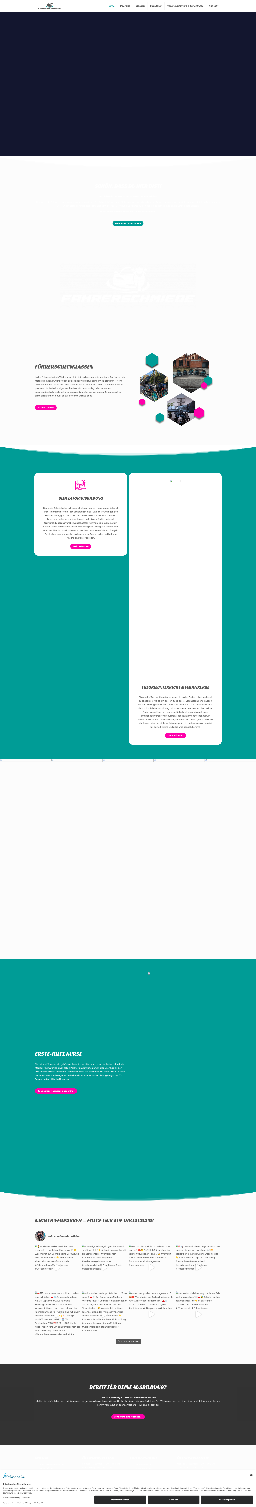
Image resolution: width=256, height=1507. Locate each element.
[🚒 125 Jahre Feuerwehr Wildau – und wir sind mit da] (58, 1314)
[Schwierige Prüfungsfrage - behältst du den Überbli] (104, 1267)
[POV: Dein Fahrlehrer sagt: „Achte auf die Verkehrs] (198, 1314)
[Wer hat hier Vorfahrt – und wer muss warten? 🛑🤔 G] (151, 1267)
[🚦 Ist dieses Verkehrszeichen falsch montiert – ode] (58, 1267)
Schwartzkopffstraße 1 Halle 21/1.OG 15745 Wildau (52, 1468)
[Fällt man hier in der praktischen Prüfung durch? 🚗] (104, 1314)
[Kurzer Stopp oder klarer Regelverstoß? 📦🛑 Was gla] (151, 1314)
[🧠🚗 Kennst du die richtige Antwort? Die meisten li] (198, 1267)
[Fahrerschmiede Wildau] (49, 6)
